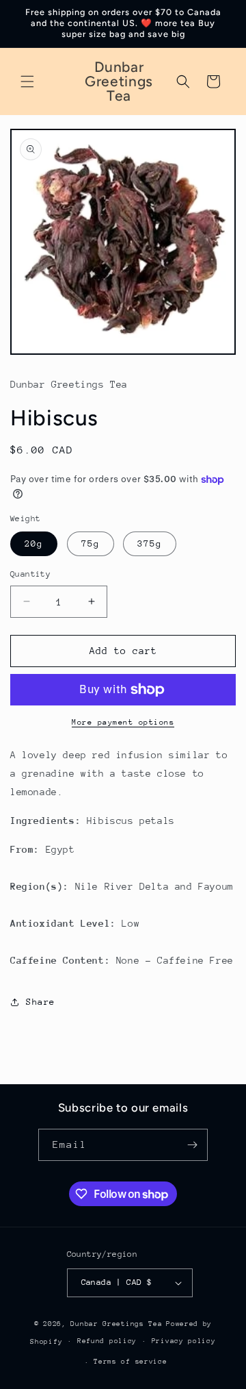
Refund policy (107, 1341)
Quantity (30, 574)
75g (90, 543)
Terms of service (130, 1361)
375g (149, 543)
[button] (27, 81)
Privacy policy (184, 1341)
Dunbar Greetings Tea (116, 1324)
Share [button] (40, 1002)
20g (34, 543)
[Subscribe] (192, 1145)
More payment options (123, 722)
